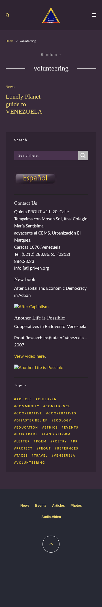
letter (23, 441)
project (24, 448)
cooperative (29, 413)
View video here (29, 356)
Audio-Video (51, 517)
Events (40, 506)
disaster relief (32, 420)
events (71, 427)
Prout (45, 448)
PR (75, 441)
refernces (67, 448)
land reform (57, 434)
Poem (41, 441)
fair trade (27, 434)
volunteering (30, 462)
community (27, 406)
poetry (60, 441)
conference (58, 406)
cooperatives (62, 413)
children (47, 399)
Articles (58, 506)
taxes (22, 455)
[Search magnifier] (83, 155)
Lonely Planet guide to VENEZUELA (24, 104)
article (24, 399)
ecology (62, 420)
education (27, 427)
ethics (51, 427)
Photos (76, 506)
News (10, 87)
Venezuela (64, 455)
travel (41, 455)
